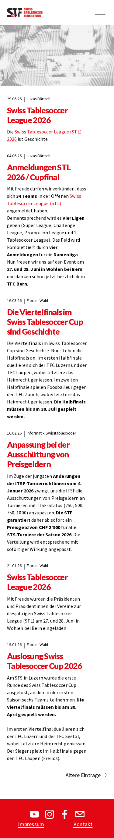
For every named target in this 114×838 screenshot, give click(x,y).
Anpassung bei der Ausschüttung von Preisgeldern (38, 454)
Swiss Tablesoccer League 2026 (37, 115)
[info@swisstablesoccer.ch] (80, 814)
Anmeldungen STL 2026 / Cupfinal (39, 172)
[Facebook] (65, 814)
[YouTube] (34, 814)
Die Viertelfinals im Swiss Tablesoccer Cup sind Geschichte (45, 321)
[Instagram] (49, 814)
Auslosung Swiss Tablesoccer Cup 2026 (44, 661)
